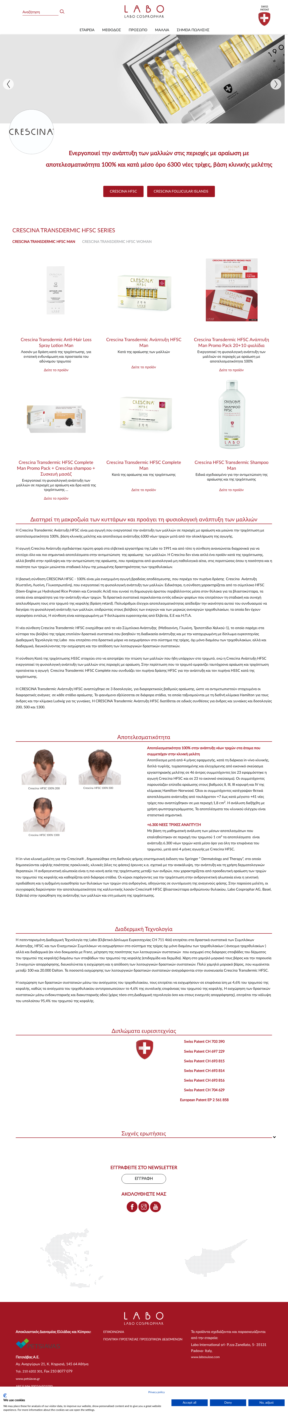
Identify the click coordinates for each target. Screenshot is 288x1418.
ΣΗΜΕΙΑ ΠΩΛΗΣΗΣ (193, 30)
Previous (8, 84)
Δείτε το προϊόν (56, 370)
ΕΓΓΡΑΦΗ (144, 1179)
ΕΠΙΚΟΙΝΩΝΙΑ (113, 1332)
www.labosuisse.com (205, 1357)
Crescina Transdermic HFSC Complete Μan (143, 465)
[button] (143, 520)
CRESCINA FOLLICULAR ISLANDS (181, 191)
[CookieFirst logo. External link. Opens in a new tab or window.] (5, 1396)
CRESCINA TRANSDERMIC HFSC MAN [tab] (43, 242)
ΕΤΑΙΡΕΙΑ (87, 30)
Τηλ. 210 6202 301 (29, 1371)
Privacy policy (156, 1392)
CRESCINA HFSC (123, 191)
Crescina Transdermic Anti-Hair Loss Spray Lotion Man (56, 343)
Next (275, 84)
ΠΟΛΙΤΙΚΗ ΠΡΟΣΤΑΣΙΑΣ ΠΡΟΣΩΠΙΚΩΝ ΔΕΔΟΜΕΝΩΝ (142, 1339)
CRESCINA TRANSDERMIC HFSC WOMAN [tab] (117, 242)
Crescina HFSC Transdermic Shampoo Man (231, 465)
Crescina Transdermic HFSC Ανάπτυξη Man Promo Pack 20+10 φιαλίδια (231, 343)
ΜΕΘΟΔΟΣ (111, 30)
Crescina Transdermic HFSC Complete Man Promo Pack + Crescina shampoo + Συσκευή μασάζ (56, 468)
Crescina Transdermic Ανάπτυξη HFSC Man (143, 343)
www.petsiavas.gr (28, 1379)
